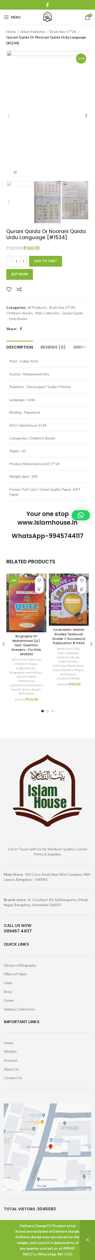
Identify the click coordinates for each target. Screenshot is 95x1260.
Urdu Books (18, 318)
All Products (37, 307)
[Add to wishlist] (8, 289)
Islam (8, 983)
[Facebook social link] (47, 5)
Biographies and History (26, 672)
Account (10, 1060)
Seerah (16, 689)
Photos (79, 670)
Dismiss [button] (87, 1240)
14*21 (15, 659)
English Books (25, 668)
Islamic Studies (63, 670)
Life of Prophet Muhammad (26, 679)
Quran (9, 1000)
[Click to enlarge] (15, 172)
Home (11, 31)
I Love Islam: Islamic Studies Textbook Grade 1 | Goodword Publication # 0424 (68, 636)
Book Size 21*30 (68, 649)
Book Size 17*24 (63, 31)
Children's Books (19, 313)
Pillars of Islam (15, 974)
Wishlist (10, 1051)
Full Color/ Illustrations (68, 665)
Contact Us (13, 1078)
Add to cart (45, 261)
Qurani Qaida (72, 313)
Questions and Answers (26, 685)
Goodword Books (69, 678)
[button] (39, 589)
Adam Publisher (33, 31)
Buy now (19, 274)
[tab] (19, 346)
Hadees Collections (19, 1009)
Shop (8, 991)
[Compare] (19, 289)
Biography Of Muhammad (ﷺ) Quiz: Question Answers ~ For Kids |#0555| (26, 645)
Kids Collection (47, 313)
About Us (11, 1069)
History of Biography (20, 965)
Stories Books (31, 689)
